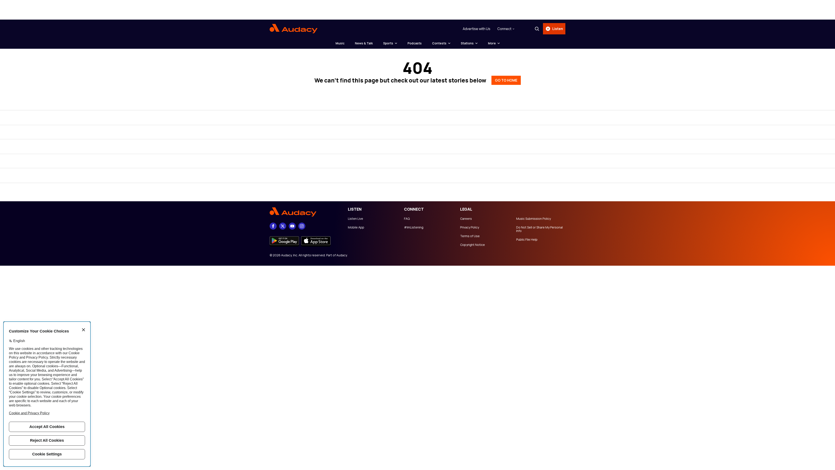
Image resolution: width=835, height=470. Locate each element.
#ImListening (413, 227)
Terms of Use (470, 236)
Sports (388, 43)
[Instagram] (301, 226)
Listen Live (355, 218)
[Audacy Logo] (293, 29)
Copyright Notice (472, 245)
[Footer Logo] (304, 211)
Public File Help (527, 239)
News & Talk (364, 43)
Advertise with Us (476, 29)
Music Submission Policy (533, 218)
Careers (466, 218)
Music (340, 43)
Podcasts (414, 43)
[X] (282, 226)
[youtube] (292, 226)
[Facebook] (273, 226)
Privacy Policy (469, 227)
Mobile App (356, 227)
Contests (439, 43)
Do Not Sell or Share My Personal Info (539, 229)
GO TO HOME (506, 80)
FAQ (407, 218)
